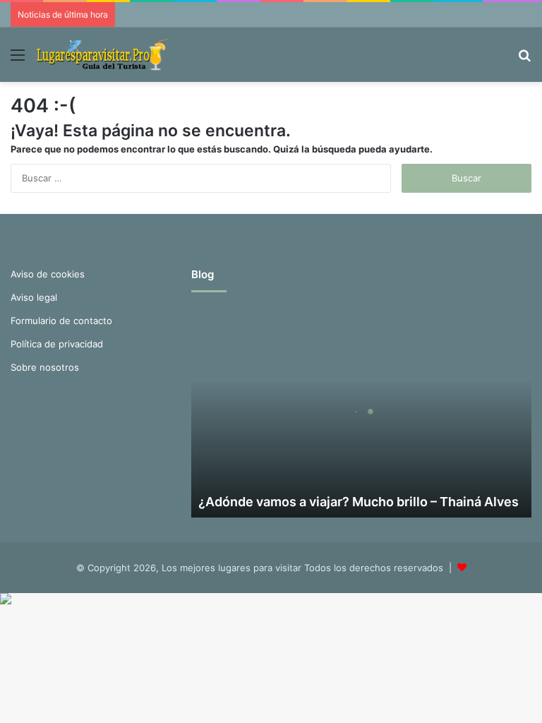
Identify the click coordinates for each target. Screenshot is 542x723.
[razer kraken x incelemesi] (271, 598)
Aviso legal (34, 297)
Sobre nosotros (45, 367)
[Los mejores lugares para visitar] (104, 54)
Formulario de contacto (61, 320)
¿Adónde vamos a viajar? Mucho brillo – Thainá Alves (358, 501)
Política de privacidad (57, 343)
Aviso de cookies (48, 274)
